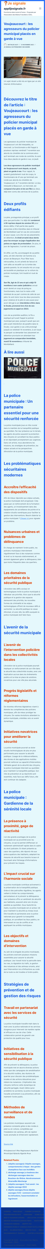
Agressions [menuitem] (28, 1214)
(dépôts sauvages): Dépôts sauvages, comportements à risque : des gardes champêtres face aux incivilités (24, 1167)
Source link (8, 1144)
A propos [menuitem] (7, 1211)
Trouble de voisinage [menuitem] (12, 1224)
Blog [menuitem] (5, 1230)
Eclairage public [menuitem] (16, 1230)
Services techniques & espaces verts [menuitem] (17, 1221)
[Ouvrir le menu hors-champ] (40, 8)
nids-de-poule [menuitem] (30, 1230)
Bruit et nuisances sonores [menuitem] (14, 1217)
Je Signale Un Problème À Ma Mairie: (17, 47)
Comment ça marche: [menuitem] (33, 1211)
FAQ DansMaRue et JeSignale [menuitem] (14, 1233)
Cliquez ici (24, 518)
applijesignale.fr (15, 8)
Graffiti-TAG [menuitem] (27, 1224)
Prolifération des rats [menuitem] (12, 1214)
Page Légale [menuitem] (17, 1211)
